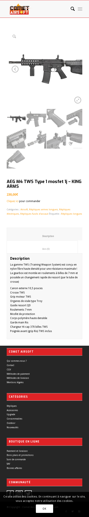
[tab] (45, 234)
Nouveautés (12, 427)
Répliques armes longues (43, 209)
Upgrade (11, 414)
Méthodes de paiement (18, 374)
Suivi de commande (16, 459)
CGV (9, 369)
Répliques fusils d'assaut (34, 213)
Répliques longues (71, 213)
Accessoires (12, 410)
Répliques (12, 406)
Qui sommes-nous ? (17, 361)
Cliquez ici (13, 201)
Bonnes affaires (14, 468)
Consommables (14, 419)
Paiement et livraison (17, 451)
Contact (10, 365)
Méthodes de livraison (18, 378)
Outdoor (11, 423)
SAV (8, 464)
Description (45, 236)
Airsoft (24, 209)
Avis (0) (42, 249)
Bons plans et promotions (20, 455)
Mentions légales (15, 382)
